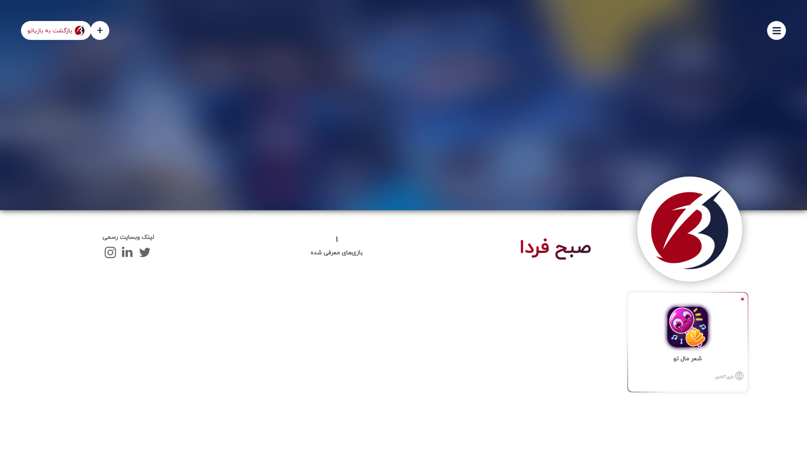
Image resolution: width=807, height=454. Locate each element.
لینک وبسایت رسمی (128, 237)
